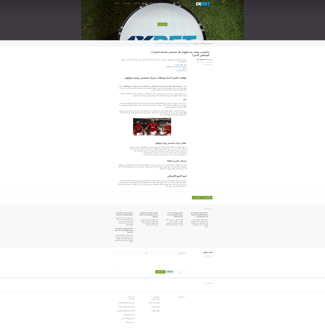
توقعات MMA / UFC (154, 302)
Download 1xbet (207, 64)
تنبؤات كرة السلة (155, 306)
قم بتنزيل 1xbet (181, 168)
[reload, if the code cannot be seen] (169, 271)
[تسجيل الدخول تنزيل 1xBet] (193, 3)
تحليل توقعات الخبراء (180, 64)
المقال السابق (207, 197)
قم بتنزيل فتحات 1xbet (129, 314)
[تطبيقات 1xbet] (203, 3)
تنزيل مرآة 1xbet (130, 322)
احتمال (184, 68)
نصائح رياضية (126, 3)
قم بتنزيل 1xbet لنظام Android (126, 302)
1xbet (145, 3)
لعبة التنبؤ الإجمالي (181, 70)
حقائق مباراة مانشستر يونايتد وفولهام (176, 66)
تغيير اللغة (152, 3)
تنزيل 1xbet (117, 3)
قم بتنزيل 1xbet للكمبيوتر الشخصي (126, 310)
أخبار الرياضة (136, 3)
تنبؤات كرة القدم (200, 62)
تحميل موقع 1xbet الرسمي (128, 318)
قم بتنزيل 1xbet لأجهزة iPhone (127, 306)
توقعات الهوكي (155, 310)
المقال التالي (197, 197)
